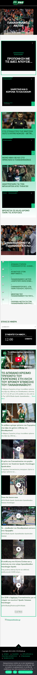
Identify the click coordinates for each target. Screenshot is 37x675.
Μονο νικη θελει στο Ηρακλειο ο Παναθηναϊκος (16, 159)
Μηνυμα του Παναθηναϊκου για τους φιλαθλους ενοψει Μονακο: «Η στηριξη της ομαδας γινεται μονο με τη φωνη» (22, 295)
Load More (18, 612)
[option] (18, 22)
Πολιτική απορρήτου (25, 672)
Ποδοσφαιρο (7, 79)
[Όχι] (35, 668)
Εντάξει (8, 672)
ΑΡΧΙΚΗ (6, 654)
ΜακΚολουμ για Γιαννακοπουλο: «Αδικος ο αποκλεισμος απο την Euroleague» (18, 244)
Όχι (15, 672)
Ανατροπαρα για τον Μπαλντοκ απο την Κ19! (15, 185)
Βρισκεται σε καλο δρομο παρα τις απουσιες (16, 211)
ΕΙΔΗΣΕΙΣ (15, 654)
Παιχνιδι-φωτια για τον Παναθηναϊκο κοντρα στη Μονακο (23, 302)
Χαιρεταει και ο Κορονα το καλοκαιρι (18, 90)
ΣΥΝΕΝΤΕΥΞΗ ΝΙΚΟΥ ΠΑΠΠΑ (15, 334)
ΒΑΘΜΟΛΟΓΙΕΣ (9, 658)
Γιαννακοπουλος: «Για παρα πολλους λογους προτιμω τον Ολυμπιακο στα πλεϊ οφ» (22, 287)
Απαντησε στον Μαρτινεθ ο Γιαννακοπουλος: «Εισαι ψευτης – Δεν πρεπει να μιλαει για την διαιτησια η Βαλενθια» (22, 272)
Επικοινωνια (25, 656)
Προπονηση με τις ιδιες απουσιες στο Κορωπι (18, 60)
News (5, 193)
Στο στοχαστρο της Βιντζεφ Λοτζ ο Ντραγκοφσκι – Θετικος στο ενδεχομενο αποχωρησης (18, 132)
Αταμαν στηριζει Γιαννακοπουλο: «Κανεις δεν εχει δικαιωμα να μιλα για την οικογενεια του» (22, 265)
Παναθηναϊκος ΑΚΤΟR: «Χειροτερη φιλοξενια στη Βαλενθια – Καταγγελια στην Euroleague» (18, 24)
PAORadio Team (8, 102)
